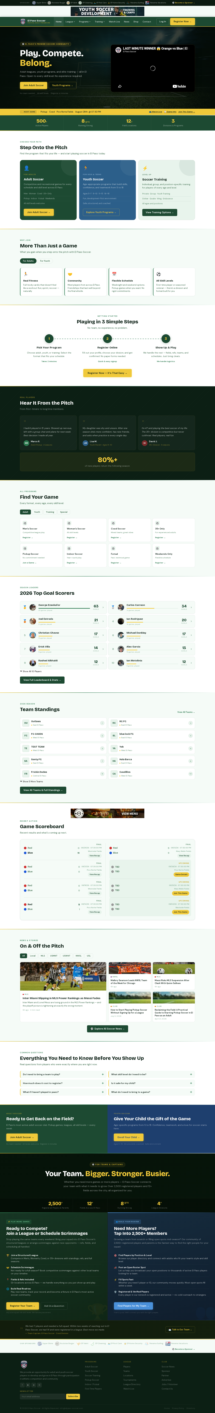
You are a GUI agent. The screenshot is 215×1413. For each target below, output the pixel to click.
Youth (37, 512)
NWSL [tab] (79, 956)
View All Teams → (186, 712)
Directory (191, 1408)
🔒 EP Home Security (133, 1343)
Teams (126, 1371)
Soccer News (168, 1366)
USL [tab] (89, 956)
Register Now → (183, 21)
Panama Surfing (156, 1343)
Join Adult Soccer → (38, 212)
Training (99, 21)
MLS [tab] (43, 956)
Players (126, 1366)
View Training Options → (160, 212)
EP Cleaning (100, 1343)
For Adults (28, 261)
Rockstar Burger (67, 1343)
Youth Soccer (91, 1371)
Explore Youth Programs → (101, 212)
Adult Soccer (91, 1366)
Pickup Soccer (92, 1380)
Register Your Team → (22, 1305)
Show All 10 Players (32, 671)
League (69, 21)
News (126, 21)
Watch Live (114, 21)
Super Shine (47, 1343)
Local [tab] (32, 956)
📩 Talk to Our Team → (180, 1329)
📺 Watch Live (155, 111)
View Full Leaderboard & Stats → (42, 680)
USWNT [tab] (66, 956)
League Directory (131, 1384)
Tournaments (129, 1380)
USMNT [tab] (53, 956)
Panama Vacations (179, 1343)
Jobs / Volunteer (170, 1384)
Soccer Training (92, 1375)
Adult (25, 512)
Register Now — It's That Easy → (107, 373)
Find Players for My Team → (133, 1305)
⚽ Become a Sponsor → (183, 3)
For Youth (45, 261)
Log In (162, 21)
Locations (128, 1375)
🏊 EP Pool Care (115, 1343)
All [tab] (23, 956)
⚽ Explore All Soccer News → (108, 1028)
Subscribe (73, 1396)
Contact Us (167, 1388)
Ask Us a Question (54, 1305)
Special (63, 512)
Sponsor (166, 1371)
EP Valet (84, 1343)
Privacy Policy (178, 1408)
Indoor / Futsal (92, 1384)
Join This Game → (186, 111)
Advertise (166, 1380)
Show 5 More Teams (32, 781)
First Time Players (93, 1388)
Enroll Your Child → (129, 1137)
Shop (136, 21)
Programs (84, 21)
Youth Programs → (62, 85)
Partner (165, 1375)
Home (59, 21)
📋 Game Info (170, 111)
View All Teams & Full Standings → (43, 790)
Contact (147, 21)
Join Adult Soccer (33, 85)
